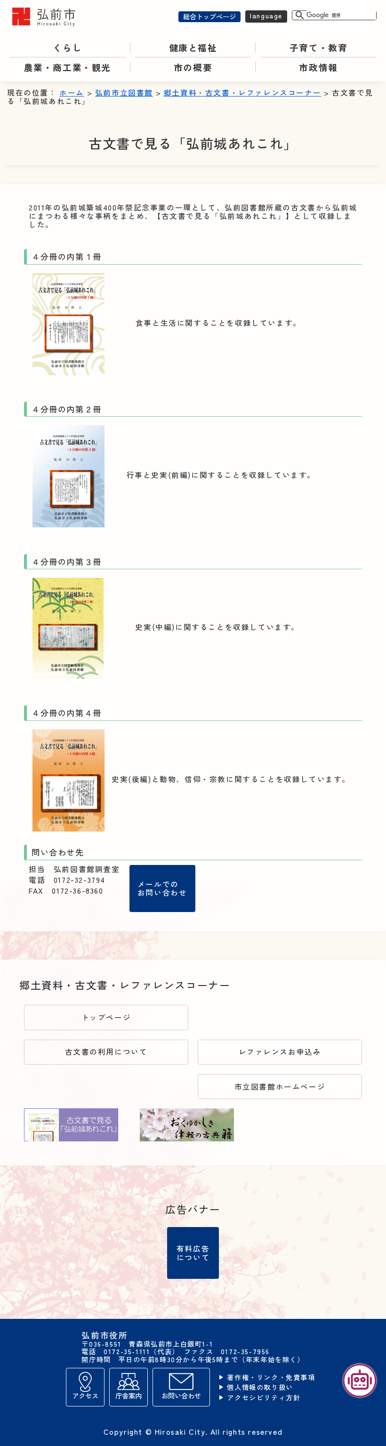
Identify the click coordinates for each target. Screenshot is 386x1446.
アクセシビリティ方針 (263, 1398)
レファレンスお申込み (280, 1051)
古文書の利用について (106, 1051)
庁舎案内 (128, 1395)
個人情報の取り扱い (260, 1387)
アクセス (85, 1395)
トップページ (106, 1017)
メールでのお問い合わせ (162, 888)
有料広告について (193, 1252)
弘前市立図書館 (124, 92)
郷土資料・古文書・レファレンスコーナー (242, 92)
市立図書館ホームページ (280, 1086)
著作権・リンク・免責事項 (271, 1377)
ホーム (71, 92)
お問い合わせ (181, 1395)
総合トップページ (209, 16)
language (266, 15)
